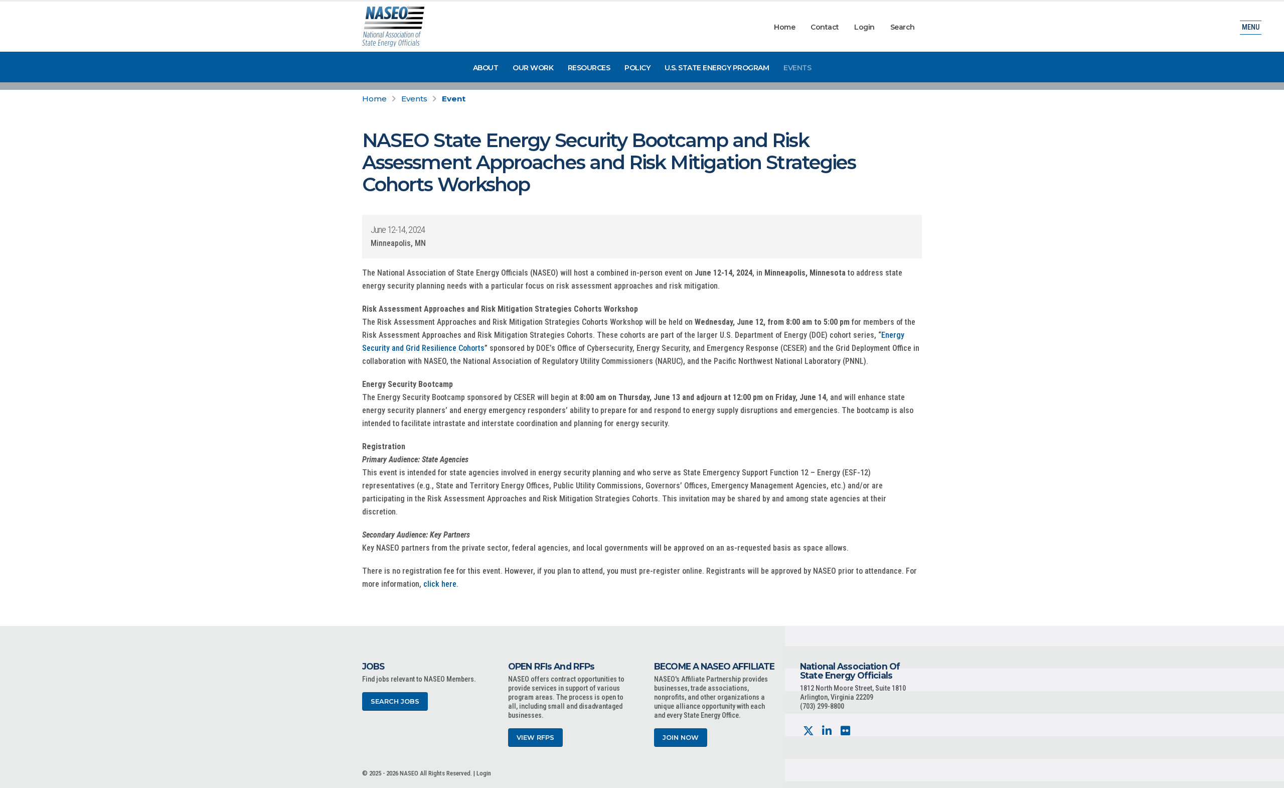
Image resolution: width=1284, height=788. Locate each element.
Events (797, 67)
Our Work (533, 67)
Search (902, 27)
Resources (589, 67)
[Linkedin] (827, 731)
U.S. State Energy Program (717, 67)
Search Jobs (395, 701)
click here (439, 584)
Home (784, 27)
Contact (825, 27)
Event (453, 98)
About (486, 67)
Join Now (681, 737)
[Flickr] (845, 731)
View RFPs (535, 737)
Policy (637, 67)
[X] (808, 731)
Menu (1250, 27)
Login (864, 27)
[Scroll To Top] (1266, 776)
